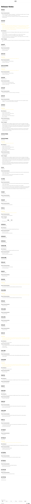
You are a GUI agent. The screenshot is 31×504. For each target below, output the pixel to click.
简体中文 (29, 503)
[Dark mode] (26, 503)
